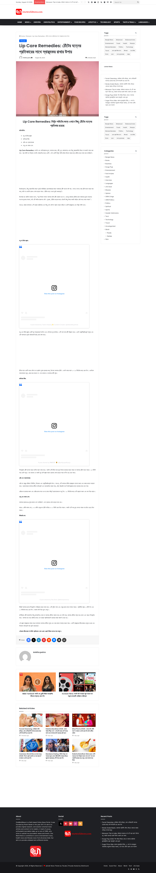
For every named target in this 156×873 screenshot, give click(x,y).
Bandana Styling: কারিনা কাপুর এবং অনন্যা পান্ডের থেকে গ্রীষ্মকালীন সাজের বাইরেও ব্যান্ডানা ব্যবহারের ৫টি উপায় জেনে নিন (57, 756)
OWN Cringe (109, 196)
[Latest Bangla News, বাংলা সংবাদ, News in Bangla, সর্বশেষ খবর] (29, 12)
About (120, 866)
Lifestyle (92, 22)
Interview (108, 180)
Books (107, 160)
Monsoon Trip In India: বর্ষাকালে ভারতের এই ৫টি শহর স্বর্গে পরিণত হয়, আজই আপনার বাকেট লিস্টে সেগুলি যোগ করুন (75, 2)
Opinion (107, 193)
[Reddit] (49, 640)
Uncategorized (110, 226)
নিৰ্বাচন (107, 239)
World (107, 229)
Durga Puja (109, 167)
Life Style (108, 187)
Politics (121, 47)
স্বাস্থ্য (128, 54)
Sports (117, 22)
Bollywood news (130, 40)
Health (125, 43)
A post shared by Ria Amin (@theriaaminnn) (54, 599)
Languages (143, 22)
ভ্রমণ (112, 54)
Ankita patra (27, 57)
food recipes (109, 173)
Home (19, 22)
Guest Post (113, 866)
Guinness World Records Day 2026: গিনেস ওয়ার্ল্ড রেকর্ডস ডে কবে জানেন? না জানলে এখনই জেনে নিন (30, 756)
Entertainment (64, 22)
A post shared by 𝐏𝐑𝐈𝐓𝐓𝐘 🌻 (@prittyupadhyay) (54, 462)
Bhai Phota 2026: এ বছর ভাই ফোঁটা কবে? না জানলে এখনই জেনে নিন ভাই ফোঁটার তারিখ (83, 731)
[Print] (64, 640)
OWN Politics (49, 22)
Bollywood (119, 40)
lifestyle (28, 36)
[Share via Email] (59, 640)
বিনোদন (106, 54)
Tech (107, 216)
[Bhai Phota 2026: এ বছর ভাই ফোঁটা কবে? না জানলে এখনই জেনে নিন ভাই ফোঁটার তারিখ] (84, 720)
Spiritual (108, 206)
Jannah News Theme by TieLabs (56, 866)
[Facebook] (28, 640)
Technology (105, 22)
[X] (34, 640)
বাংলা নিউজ (132, 50)
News (27, 22)
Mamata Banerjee (110, 47)
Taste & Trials (128, 22)
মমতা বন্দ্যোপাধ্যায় (120, 54)
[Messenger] (54, 640)
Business (108, 163)
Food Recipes (79, 22)
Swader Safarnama (112, 213)
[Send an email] (31, 57)
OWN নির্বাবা (37, 22)
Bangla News (109, 40)
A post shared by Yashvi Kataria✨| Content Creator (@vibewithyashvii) (54, 324)
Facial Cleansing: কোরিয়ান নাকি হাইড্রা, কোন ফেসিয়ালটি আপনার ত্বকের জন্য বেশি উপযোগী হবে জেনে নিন (30, 731)
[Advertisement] (97, 11)
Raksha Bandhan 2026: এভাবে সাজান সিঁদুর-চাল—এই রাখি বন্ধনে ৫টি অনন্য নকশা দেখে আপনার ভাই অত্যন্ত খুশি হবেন (57, 731)
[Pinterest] (44, 640)
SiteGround (85, 866)
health (107, 177)
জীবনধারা (125, 50)
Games (109, 236)
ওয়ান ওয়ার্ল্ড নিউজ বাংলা (116, 50)
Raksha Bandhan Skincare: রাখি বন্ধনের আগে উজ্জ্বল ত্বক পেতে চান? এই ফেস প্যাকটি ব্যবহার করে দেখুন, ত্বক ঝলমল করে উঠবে (83, 757)
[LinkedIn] (39, 640)
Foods (118, 43)
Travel (107, 50)
